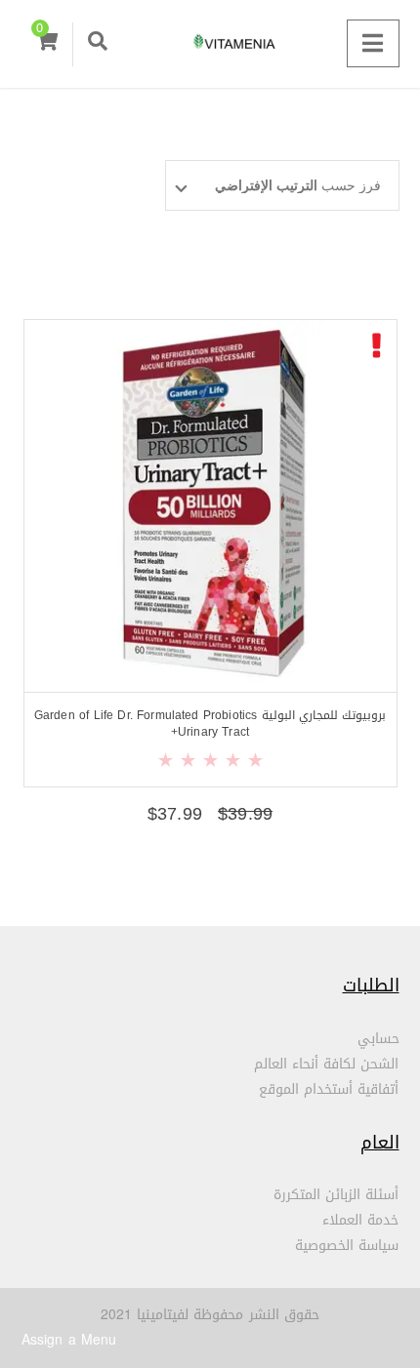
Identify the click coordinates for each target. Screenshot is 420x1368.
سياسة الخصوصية (347, 1245)
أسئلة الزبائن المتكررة (336, 1195)
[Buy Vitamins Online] (210, 44)
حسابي (378, 1039)
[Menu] (373, 43)
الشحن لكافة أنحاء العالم (326, 1064)
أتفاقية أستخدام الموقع (329, 1089)
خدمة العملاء (360, 1220)
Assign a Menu (69, 1340)
